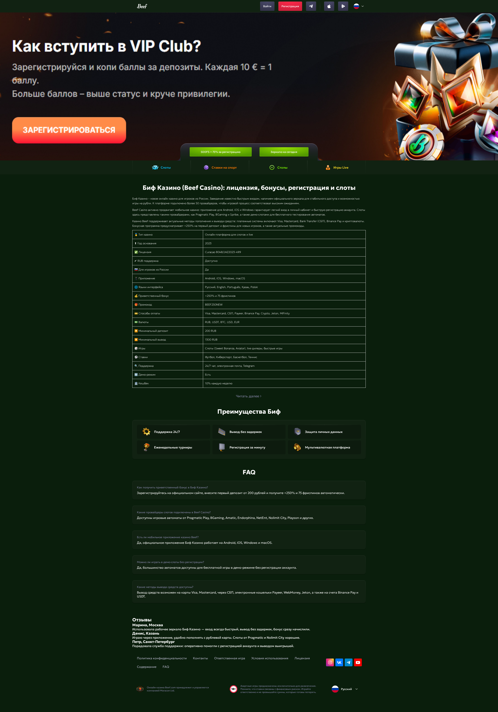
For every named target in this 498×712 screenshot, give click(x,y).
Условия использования (269, 658)
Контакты (200, 658)
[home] (142, 6)
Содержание (146, 667)
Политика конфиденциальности (162, 658)
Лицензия (302, 658)
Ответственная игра (229, 658)
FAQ (166, 667)
